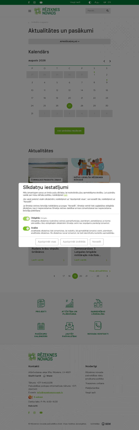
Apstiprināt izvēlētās (74, 242)
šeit (65, 195)
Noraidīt (96, 242)
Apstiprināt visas (47, 242)
